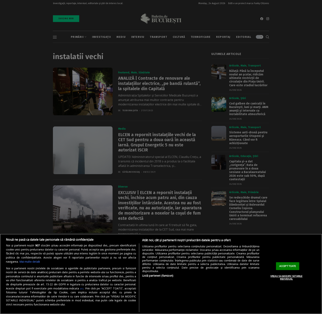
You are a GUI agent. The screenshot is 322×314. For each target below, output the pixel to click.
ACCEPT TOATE (287, 266)
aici (81, 288)
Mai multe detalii (29, 261)
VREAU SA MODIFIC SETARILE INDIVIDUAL (286, 277)
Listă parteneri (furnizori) (157, 275)
